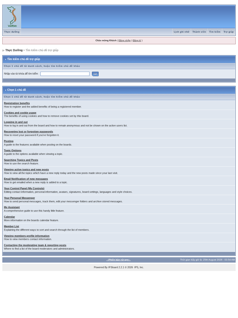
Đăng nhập (125, 40)
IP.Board (113, 267)
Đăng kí (137, 40)
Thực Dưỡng (14, 50)
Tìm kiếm (215, 31)
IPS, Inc (138, 267)
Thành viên (199, 31)
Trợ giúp (229, 31)
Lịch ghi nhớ (181, 31)
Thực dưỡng (11, 31)
